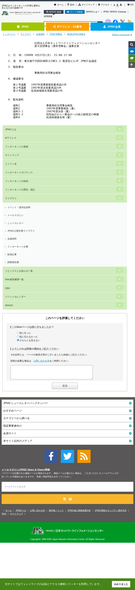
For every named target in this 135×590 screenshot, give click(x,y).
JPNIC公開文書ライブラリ (21, 230)
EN (131, 4)
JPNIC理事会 (56, 34)
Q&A (72, 4)
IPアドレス (10, 138)
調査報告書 (13, 262)
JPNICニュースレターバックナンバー (25, 403)
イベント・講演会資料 (18, 207)
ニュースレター (15, 223)
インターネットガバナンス (19, 172)
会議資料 (40, 34)
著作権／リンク (56, 510)
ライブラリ (25, 34)
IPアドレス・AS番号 (69, 26)
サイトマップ (88, 4)
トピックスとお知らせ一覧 (19, 271)
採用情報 (48, 16)
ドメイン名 (11, 164)
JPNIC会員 (114, 26)
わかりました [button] (121, 584)
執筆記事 (12, 254)
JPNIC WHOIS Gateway (114, 12)
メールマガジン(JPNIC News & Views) (23, 469)
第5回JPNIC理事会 (76, 34)
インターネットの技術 (16, 181)
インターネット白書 (17, 246)
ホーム (60, 4)
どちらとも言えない (29, 340)
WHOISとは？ (93, 12)
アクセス (105, 4)
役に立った (25, 333)
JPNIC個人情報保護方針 (79, 510)
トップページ (9, 34)
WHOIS (9, 305)
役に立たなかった (28, 336)
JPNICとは (10, 129)
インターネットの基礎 (16, 146)
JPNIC (25, 26)
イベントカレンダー (15, 296)
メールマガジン (15, 215)
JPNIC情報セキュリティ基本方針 (111, 510)
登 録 (67, 499)
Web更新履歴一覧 (14, 279)
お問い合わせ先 (41, 361)
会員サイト (9, 433)
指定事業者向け (12, 425)
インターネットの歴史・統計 (20, 189)
